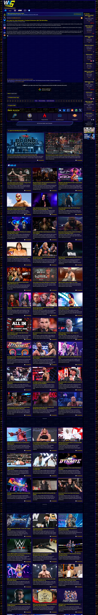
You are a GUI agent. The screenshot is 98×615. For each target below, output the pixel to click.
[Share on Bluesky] (64, 110)
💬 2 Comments (53, 450)
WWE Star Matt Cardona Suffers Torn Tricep (68, 282)
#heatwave (89, 50)
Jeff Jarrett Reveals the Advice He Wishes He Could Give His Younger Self (44, 258)
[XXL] (19, 17)
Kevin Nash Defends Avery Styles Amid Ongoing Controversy (69, 494)
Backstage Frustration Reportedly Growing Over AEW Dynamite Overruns (18, 357)
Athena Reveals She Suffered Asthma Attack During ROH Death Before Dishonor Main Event (18, 408)
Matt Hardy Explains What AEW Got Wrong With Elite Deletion (44, 494)
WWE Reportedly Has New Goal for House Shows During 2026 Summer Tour (17, 283)
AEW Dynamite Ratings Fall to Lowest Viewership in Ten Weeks (70, 468)
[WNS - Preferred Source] (45, 89)
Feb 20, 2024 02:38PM (19, 81)
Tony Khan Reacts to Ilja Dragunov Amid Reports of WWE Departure (18, 443)
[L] (16, 17)
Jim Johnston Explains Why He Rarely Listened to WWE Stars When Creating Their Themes (69, 580)
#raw (89, 21)
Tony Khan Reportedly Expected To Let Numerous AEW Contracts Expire (44, 529)
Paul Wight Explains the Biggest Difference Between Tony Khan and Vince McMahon (44, 383)
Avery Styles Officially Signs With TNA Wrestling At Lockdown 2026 (69, 208)
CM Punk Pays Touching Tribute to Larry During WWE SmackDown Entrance (70, 443)
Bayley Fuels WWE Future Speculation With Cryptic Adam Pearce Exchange (70, 308)
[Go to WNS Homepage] (9, 4)
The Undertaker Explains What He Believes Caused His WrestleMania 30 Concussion (70, 408)
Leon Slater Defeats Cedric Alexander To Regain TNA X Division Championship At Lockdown (19, 183)
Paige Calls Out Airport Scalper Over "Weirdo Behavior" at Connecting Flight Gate (42, 208)
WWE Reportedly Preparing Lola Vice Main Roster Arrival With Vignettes (18, 580)
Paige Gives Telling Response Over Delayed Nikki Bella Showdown (19, 308)
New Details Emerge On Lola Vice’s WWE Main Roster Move (70, 357)
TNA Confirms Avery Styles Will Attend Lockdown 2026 (44, 282)
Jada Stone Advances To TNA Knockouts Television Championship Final (70, 554)
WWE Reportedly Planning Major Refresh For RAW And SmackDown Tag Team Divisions (45, 605)
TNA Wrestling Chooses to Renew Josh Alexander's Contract (20, 79)
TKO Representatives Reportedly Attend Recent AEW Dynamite (18, 494)
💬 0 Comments (40, 160)
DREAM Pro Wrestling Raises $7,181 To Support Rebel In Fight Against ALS (70, 183)
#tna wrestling (42, 100)
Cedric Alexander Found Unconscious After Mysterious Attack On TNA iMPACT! (42, 554)
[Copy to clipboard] (60, 110)
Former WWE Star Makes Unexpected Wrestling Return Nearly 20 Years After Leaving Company (19, 554)
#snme (89, 77)
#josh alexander (50, 100)
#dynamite (89, 59)
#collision (89, 68)
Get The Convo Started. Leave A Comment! (44, 123)
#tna (36, 100)
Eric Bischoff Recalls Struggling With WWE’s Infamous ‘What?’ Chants (70, 258)
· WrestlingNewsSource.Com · (9, 8)
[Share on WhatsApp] (76, 110)
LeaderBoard (74, 119)
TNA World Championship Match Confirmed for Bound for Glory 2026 (22, 155)
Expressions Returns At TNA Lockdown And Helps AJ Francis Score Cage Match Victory (70, 232)
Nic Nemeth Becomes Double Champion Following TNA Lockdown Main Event (62, 155)
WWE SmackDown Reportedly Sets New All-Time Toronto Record (17, 468)
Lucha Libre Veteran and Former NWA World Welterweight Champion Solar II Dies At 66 (16, 208)
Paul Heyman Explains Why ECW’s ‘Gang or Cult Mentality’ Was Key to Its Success (43, 408)
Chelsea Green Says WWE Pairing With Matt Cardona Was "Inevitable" (44, 357)
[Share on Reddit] (72, 110)
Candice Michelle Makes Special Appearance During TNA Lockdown (44, 232)
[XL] (17, 17)
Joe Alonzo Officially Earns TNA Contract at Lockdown (19, 257)
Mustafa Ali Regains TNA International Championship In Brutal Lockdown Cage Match (44, 183)
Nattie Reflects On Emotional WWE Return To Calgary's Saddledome (19, 383)
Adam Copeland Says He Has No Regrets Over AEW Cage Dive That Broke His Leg (44, 580)
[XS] (12, 17)
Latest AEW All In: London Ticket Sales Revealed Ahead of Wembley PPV (17, 333)
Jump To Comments (15, 119)
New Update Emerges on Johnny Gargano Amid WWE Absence (44, 333)
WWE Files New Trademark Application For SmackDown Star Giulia (68, 529)
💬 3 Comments (78, 214)
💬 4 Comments (53, 561)
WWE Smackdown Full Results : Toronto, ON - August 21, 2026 (18, 529)
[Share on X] (80, 110)
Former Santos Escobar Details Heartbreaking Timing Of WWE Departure (18, 605)
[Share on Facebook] (68, 110)
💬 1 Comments (53, 239)
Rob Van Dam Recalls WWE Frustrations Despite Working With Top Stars (43, 308)
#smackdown (89, 108)
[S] (13, 17)
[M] (14, 17)
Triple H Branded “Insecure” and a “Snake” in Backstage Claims (68, 333)
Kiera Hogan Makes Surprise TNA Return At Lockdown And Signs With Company (19, 232)
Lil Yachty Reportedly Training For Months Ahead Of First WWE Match (44, 468)
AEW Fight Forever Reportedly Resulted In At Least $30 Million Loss (70, 605)
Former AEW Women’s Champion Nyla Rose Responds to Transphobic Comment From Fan (45, 443)
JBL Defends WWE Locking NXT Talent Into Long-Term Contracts (70, 383)
